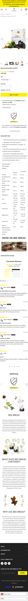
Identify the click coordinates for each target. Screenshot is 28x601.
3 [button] (13, 131)
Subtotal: (3, 90)
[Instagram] (9, 563)
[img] (3, 285)
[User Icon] (21, 9)
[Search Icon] (6, 9)
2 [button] (11, 131)
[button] (4, 71)
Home (2, 14)
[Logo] (14, 9)
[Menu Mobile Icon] (2, 9)
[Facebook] (2, 563)
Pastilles (7, 14)
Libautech (14, 583)
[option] (14, 39)
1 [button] (9, 131)
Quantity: (3, 84)
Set (2, 76)
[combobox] (14, 594)
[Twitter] (5, 563)
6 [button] (18, 131)
